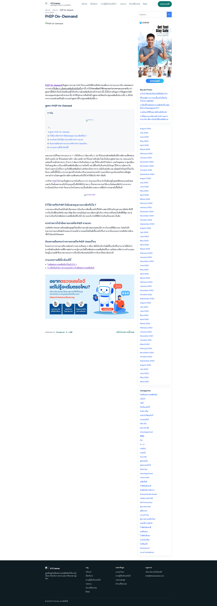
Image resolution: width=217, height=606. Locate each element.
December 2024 (147, 211)
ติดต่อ (145, 4)
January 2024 (146, 257)
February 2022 (146, 328)
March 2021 (145, 344)
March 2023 (145, 278)
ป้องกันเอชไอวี (145, 407)
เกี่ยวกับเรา (94, 4)
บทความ (123, 4)
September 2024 (147, 224)
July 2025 (144, 183)
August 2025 (145, 178)
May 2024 (144, 241)
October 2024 (146, 220)
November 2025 (147, 166)
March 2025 (145, 199)
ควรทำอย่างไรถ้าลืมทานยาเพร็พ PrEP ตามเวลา (66, 140)
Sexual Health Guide (148, 494)
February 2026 (146, 153)
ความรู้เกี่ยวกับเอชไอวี (108, 4)
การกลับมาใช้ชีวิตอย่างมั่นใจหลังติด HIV (153, 112)
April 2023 (144, 274)
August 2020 (145, 365)
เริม (141, 440)
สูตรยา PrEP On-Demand (59, 132)
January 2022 (146, 332)
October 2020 (146, 357)
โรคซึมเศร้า (144, 544)
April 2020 (144, 382)
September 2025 (147, 174)
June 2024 (144, 236)
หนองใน (143, 453)
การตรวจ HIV (144, 477)
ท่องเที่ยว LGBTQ (146, 523)
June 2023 (144, 265)
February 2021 (146, 348)
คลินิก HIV (143, 511)
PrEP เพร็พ (144, 411)
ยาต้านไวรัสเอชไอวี (146, 415)
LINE (70, 332)
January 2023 (146, 286)
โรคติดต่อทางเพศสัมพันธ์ (148, 395)
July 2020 (144, 369)
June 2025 (144, 187)
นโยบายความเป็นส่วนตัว (153, 572)
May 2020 (144, 377)
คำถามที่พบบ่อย (134, 4)
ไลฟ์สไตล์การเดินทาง (147, 490)
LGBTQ (143, 448)
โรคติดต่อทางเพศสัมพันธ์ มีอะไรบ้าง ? (62, 264)
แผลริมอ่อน (144, 531)
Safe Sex (143, 469)
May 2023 (144, 270)
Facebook (60, 332)
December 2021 (146, 336)
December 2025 (147, 162)
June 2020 (144, 373)
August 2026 (145, 129)
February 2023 (146, 282)
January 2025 (146, 207)
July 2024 (144, 232)
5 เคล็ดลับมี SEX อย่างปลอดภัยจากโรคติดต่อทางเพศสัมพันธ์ (70, 268)
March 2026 (145, 149)
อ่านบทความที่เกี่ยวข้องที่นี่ (59, 147)
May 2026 (144, 141)
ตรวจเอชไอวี (144, 420)
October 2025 (146, 170)
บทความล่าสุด (120, 580)
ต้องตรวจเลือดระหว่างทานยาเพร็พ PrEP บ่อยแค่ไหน (68, 144)
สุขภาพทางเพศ (145, 507)
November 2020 (147, 353)
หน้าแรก (84, 4)
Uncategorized (146, 432)
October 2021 (146, 340)
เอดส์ (141, 403)
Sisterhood (144, 548)
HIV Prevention (146, 502)
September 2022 (147, 299)
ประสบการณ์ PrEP (146, 498)
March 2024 (145, 249)
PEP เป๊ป (143, 424)
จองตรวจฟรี (164, 4)
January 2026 (146, 158)
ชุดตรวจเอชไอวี (145, 465)
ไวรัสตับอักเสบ (145, 536)
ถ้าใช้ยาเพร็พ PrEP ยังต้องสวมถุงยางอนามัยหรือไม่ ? (68, 136)
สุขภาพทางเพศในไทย (147, 519)
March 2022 (145, 323)
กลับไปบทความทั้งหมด (125, 332)
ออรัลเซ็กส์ (143, 482)
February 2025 (146, 203)
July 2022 (144, 307)
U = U (142, 444)
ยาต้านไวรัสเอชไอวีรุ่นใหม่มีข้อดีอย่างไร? (154, 94)
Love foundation (147, 552)
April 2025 (144, 195)
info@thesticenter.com (154, 576)
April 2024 (144, 245)
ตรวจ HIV (143, 457)
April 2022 (144, 319)
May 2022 (144, 315)
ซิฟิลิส (142, 436)
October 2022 (146, 294)
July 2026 (144, 133)
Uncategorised (146, 473)
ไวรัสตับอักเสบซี (145, 527)
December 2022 (147, 290)
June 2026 (144, 137)
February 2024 (146, 253)
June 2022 (144, 311)
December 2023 (147, 261)
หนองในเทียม (144, 540)
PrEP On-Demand (53, 85)
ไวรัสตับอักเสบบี (145, 486)
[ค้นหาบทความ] (169, 14)
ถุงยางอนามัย (144, 428)
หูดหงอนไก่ (144, 461)
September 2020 (147, 361)
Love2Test (144, 515)
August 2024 (145, 228)
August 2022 (145, 303)
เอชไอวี (142, 399)
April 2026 (144, 145)
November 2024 (147, 216)
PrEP (55, 181)
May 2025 (144, 191)
